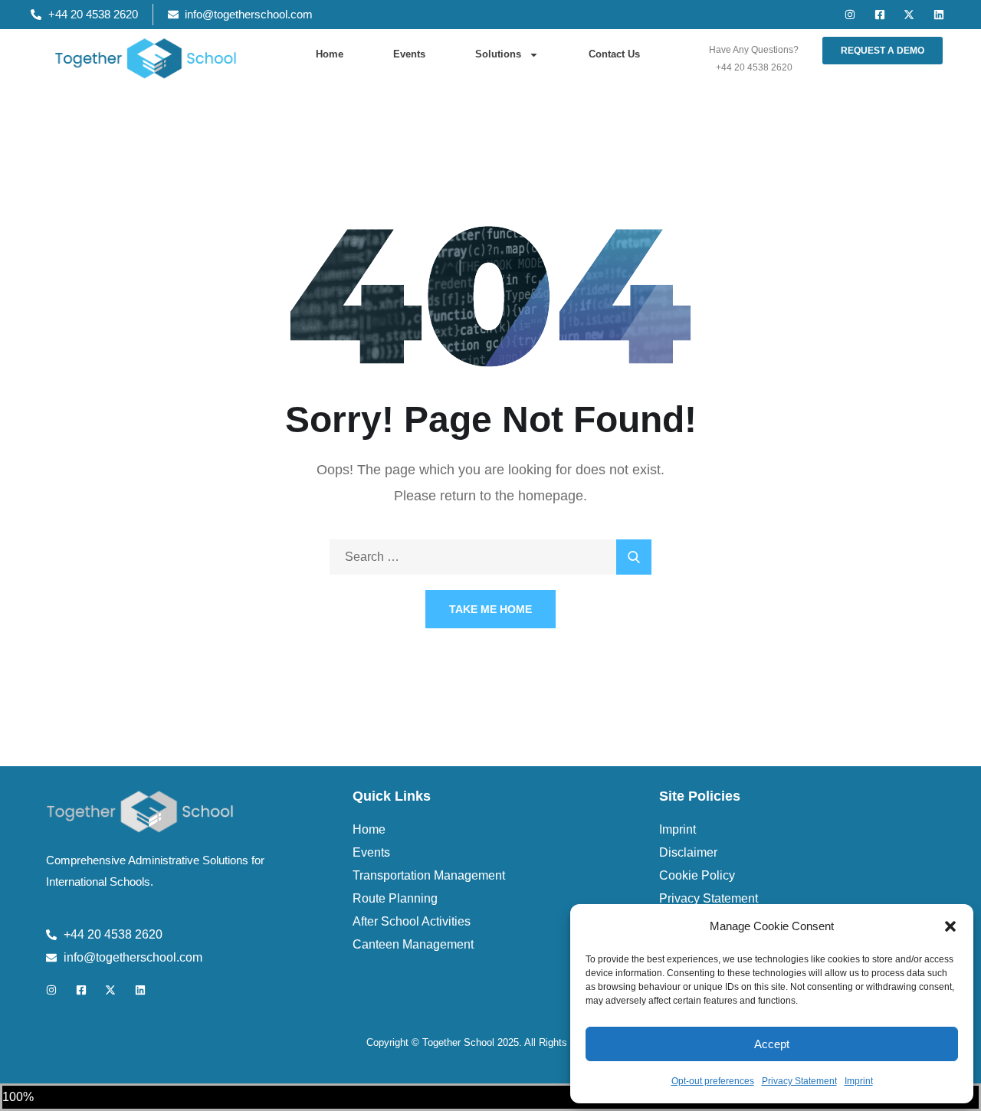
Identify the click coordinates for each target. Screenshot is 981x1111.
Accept (771, 1043)
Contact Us (614, 54)
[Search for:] (490, 556)
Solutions (498, 54)
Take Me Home (490, 609)
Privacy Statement (799, 1081)
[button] (950, 926)
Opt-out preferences (712, 1081)
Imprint (859, 1081)
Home (329, 54)
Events (409, 54)
